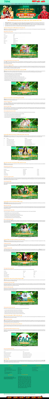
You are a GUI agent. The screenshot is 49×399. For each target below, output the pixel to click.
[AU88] (15, 397)
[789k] (7, 1)
